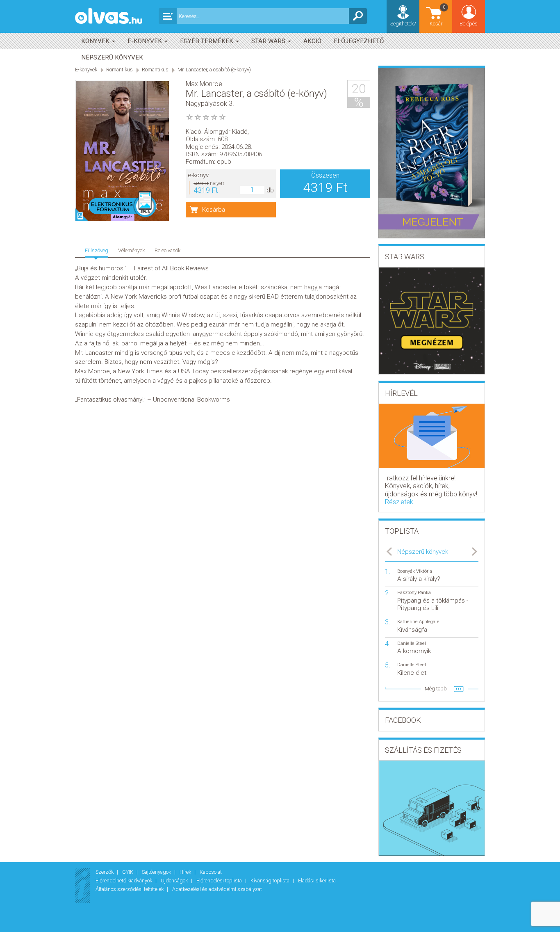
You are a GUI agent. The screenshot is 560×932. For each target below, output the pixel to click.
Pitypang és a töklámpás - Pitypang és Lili (432, 604)
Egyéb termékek (207, 41)
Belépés (469, 24)
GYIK (128, 872)
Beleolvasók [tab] (167, 250)
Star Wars (269, 41)
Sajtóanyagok (157, 872)
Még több (436, 688)
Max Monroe (204, 84)
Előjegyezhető (359, 41)
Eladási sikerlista (317, 880)
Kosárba (213, 209)
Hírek (186, 872)
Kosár (438, 16)
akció (312, 41)
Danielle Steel (411, 643)
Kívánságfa (412, 629)
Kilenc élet (411, 672)
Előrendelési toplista (219, 880)
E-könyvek (145, 41)
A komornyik (414, 651)
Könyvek (96, 41)
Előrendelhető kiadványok (124, 880)
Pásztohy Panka (414, 592)
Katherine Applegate (418, 621)
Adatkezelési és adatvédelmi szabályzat (217, 889)
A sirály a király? (418, 578)
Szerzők (105, 872)
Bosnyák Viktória (414, 571)
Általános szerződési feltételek (130, 889)
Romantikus (119, 69)
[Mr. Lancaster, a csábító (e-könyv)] (122, 151)
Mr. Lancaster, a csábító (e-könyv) (214, 69)
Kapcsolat (211, 872)
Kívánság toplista (270, 880)
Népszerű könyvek (112, 57)
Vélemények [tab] (131, 250)
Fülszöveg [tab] (96, 250)
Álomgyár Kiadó (226, 131)
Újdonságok (175, 880)
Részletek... (401, 502)
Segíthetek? (403, 24)
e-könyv (198, 175)
